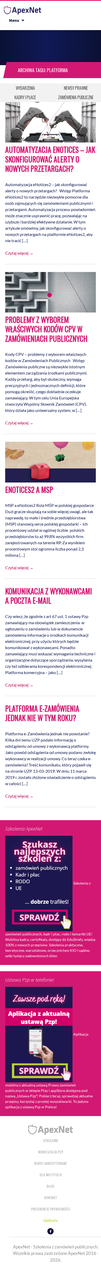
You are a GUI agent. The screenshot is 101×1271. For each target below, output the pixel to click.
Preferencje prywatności (50, 1209)
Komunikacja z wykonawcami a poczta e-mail (48, 596)
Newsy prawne (76, 88)
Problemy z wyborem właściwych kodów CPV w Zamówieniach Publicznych (46, 329)
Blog (50, 1186)
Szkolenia (50, 1140)
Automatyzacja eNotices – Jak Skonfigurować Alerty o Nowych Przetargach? (50, 159)
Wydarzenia (25, 88)
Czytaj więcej (19, 252)
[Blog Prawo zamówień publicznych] (22, 8)
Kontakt (50, 1197)
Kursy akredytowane (50, 1163)
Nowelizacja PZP (50, 1151)
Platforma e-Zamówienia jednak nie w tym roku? (42, 713)
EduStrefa (50, 1220)
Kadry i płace (25, 97)
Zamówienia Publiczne (75, 97)
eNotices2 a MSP (29, 489)
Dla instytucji (51, 1174)
